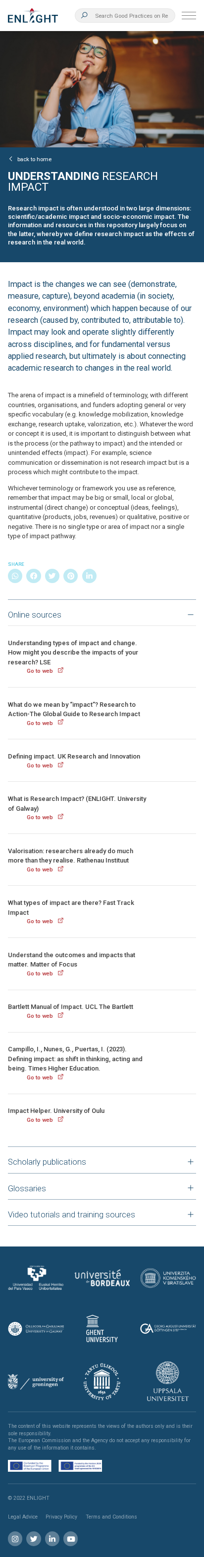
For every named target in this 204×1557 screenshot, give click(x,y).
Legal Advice (23, 1517)
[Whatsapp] (15, 576)
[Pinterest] (70, 576)
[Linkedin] (89, 576)
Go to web (40, 670)
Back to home (34, 159)
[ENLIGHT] (33, 15)
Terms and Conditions (111, 1517)
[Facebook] (33, 576)
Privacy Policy (61, 1517)
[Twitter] (52, 576)
